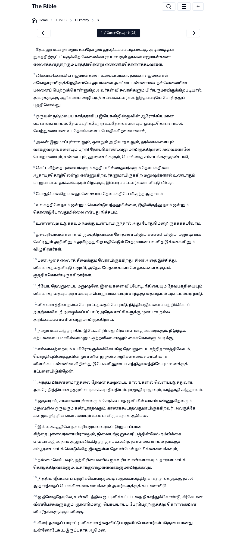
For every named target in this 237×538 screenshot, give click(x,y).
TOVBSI (61, 20)
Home (43, 20)
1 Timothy (82, 20)
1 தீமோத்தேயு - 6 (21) (118, 33)
